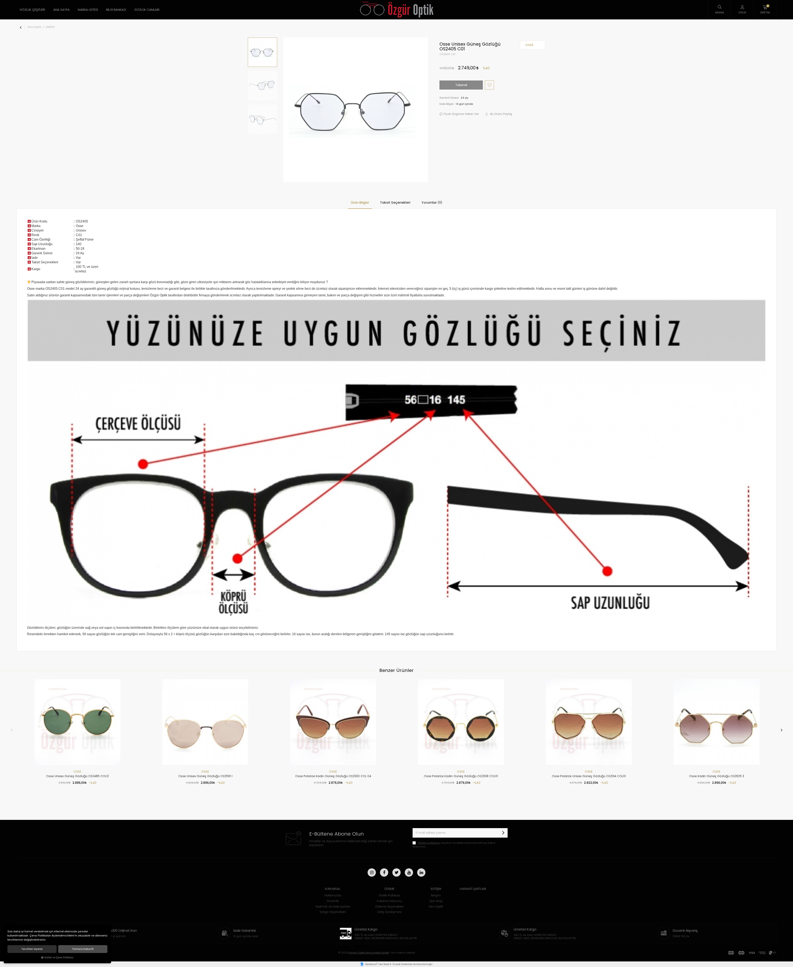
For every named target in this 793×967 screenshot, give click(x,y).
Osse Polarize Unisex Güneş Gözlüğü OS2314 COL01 (589, 776)
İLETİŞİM (436, 888)
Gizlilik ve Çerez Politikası (59, 957)
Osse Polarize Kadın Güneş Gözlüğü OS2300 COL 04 (333, 776)
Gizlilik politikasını (429, 843)
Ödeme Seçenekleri (389, 906)
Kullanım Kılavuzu (389, 901)
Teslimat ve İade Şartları (332, 906)
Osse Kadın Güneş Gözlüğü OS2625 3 (716, 776)
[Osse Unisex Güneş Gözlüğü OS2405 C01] (355, 110)
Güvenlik (332, 901)
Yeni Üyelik (436, 906)
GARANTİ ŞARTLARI (473, 888)
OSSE (77, 771)
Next (781, 730)
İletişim (436, 895)
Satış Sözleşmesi (389, 911)
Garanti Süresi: (449, 97)
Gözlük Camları (146, 9)
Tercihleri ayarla (32, 949)
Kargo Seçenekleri (333, 911)
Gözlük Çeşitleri (32, 9)
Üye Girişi (436, 901)
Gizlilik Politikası (389, 895)
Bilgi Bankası (116, 9)
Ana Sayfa (61, 9)
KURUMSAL (332, 888)
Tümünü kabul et (83, 949)
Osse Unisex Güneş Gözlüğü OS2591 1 (205, 776)
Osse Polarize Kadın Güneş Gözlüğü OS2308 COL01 (461, 776)
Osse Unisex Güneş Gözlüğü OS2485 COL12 (77, 776)
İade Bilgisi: (446, 104)
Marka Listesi (88, 9)
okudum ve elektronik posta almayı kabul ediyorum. (454, 845)
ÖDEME (389, 888)
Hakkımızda (332, 895)
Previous (11, 730)
